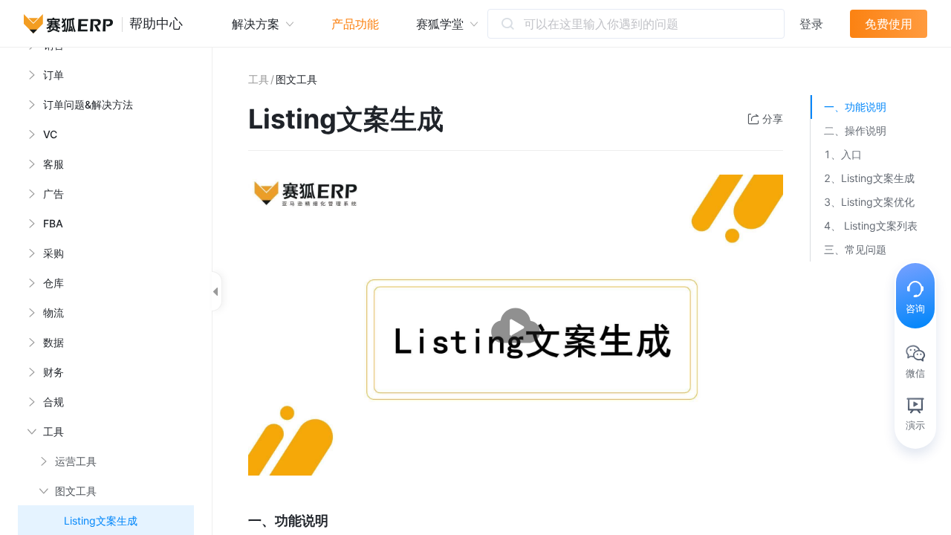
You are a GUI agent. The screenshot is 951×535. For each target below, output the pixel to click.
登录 (811, 23)
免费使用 (888, 23)
